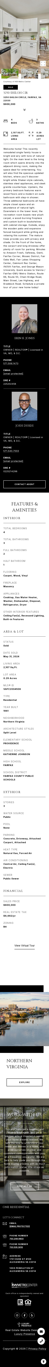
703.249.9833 (17, 1239)
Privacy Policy (37, 1348)
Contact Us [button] (24, 1186)
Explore (24, 1082)
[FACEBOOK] (24, 1315)
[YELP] (32, 1315)
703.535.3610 (16, 1247)
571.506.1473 (10, 363)
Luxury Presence (24, 1334)
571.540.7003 (11, 451)
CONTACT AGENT (25, 484)
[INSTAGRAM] (17, 1315)
